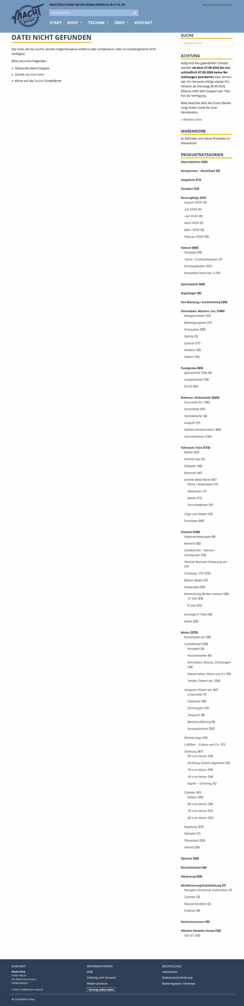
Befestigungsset (195, 322)
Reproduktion (191, 162)
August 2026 (193, 202)
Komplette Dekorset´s (199, 273)
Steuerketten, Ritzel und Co (206, 674)
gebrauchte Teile (195, 372)
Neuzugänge (190, 197)
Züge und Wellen (195, 514)
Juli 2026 (190, 209)
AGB (90, 972)
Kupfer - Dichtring (200, 783)
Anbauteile (191, 587)
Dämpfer (190, 466)
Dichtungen (195, 708)
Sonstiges (191, 520)
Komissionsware (193, 921)
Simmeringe (192, 459)
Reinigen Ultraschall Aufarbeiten (206, 890)
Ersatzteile (195, 694)
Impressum (169, 972)
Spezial (189, 343)
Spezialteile (189, 284)
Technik (96, 22)
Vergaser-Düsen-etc (198, 690)
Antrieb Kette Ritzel (197, 479)
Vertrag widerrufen (101, 989)
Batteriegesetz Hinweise (178, 983)
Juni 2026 (191, 216)
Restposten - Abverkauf (198, 171)
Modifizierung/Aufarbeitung (201, 885)
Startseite (37, 74)
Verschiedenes (194, 436)
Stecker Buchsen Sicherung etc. (206, 562)
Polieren (189, 910)
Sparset (186, 858)
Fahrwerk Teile (191, 447)
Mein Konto (209, 4)
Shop (72, 22)
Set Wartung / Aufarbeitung (200, 302)
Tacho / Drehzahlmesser (201, 259)
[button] (7, 998)
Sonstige (190, 252)
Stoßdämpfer (193, 416)
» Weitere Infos (191, 120)
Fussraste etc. (193, 402)
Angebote (188, 180)
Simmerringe (193, 737)
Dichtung (190, 751)
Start (55, 22)
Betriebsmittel (191, 867)
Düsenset (194, 701)
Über (119, 22)
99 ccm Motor (197, 756)
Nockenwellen (197, 655)
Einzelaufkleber (194, 266)
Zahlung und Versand (101, 977)
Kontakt (143, 22)
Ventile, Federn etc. (201, 680)
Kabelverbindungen (197, 536)
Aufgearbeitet (193, 379)
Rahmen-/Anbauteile (196, 397)
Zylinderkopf (193, 644)
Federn (189, 357)
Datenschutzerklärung (177, 977)
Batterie (189, 543)
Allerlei (188, 847)
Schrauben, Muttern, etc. (198, 311)
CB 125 (189, 935)
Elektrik (186, 532)
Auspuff (189, 423)
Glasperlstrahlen (195, 904)
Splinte (189, 336)
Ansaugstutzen (198, 728)
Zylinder (189, 792)
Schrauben (191, 329)
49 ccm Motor (197, 776)
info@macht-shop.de (31, 989)
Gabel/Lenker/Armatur (199, 429)
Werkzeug (188, 876)
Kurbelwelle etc (194, 637)
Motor (185, 632)
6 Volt (192, 605)
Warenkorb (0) (224, 4)
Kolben (192, 797)
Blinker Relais (193, 580)
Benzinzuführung (199, 722)
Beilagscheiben (194, 315)
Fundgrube (188, 368)
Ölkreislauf (191, 840)
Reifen (188, 452)
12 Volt (192, 598)
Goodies (187, 188)
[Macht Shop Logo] (28, 16)
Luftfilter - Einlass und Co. (202, 744)
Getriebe (190, 833)
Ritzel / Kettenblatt (200, 484)
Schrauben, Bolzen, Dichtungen (209, 662)
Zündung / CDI (194, 573)
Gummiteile (191, 409)
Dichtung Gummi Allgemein (206, 763)
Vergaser (194, 715)
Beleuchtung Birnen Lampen (203, 594)
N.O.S (188, 386)
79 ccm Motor (197, 769)
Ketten (192, 498)
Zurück (39, 81)
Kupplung (190, 826)
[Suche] (134, 13)
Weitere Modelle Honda (198, 930)
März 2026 (192, 230)
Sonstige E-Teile (195, 614)
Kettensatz (195, 491)
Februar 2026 (193, 236)
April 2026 (191, 223)
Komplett (194, 648)
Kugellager (188, 293)
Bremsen (190, 473)
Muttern (189, 350)
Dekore (186, 247)
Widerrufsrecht (97, 983)
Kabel (188, 621)
